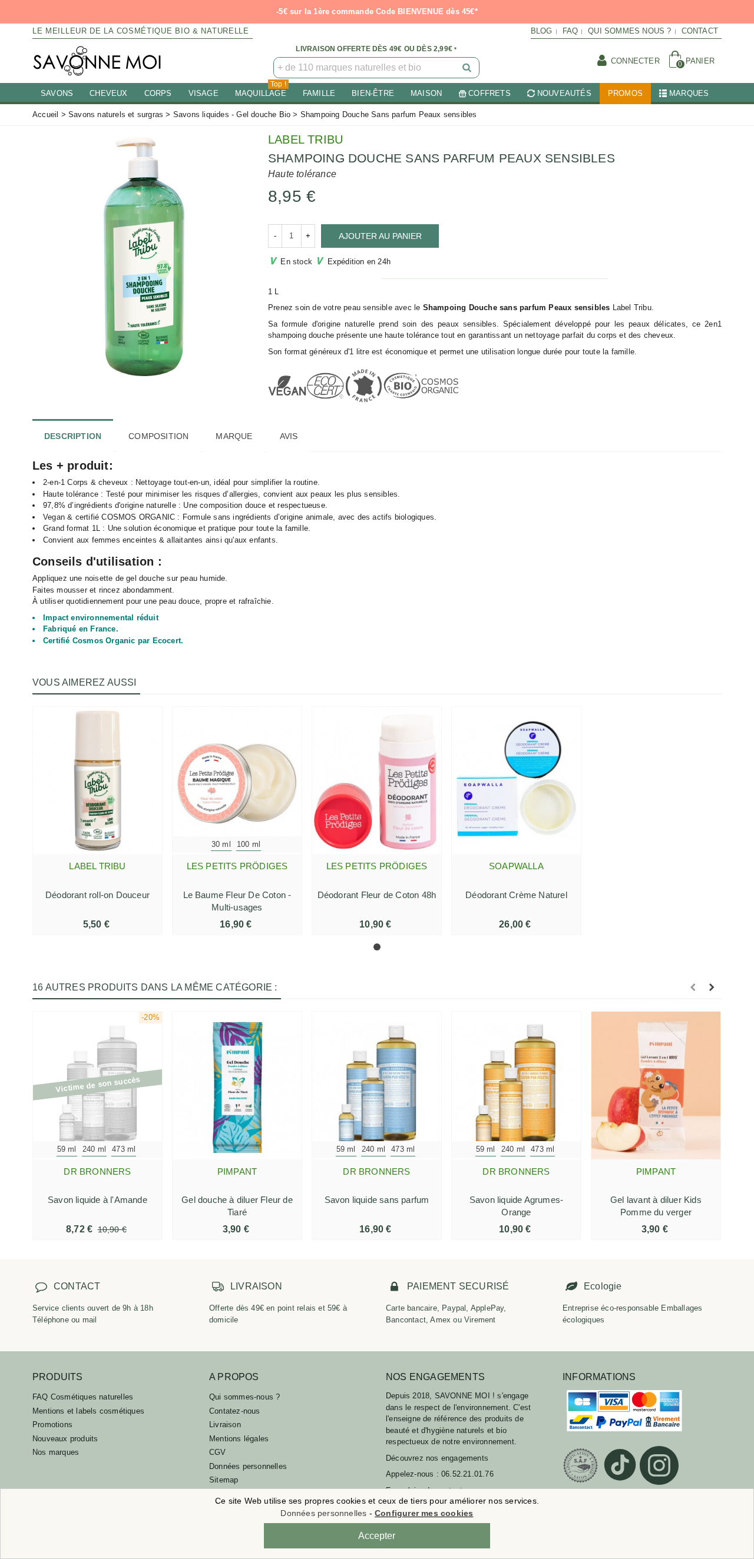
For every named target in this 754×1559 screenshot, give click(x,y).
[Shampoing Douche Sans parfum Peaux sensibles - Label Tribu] (141, 255)
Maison (426, 93)
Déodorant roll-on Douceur (97, 895)
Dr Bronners (97, 1171)
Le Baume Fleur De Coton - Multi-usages (237, 901)
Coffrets (489, 93)
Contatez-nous (234, 1411)
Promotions (52, 1424)
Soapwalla (516, 866)
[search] (468, 68)
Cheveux (108, 93)
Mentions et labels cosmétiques (88, 1411)
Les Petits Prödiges (237, 866)
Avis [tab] (289, 436)
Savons (57, 93)
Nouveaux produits (65, 1438)
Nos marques (55, 1452)
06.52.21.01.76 (467, 1474)
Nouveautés (564, 93)
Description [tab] (72, 436)
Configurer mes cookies (424, 1513)
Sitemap (223, 1479)
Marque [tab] (234, 436)
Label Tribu (305, 139)
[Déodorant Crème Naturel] (516, 780)
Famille (319, 93)
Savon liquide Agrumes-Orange (516, 1206)
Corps (158, 93)
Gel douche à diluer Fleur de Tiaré (237, 1206)
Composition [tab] (158, 436)
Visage (203, 93)
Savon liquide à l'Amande (97, 1200)
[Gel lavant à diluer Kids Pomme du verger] (655, 1085)
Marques (689, 93)
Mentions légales (239, 1438)
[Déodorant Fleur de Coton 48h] (376, 780)
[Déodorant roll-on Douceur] (97, 780)
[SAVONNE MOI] (97, 61)
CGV (217, 1452)
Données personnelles (248, 1466)
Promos (625, 93)
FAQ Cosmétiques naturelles (82, 1396)
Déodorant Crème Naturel (516, 895)
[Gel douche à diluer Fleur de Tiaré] (237, 1085)
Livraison (225, 1424)
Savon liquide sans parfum (377, 1200)
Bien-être (373, 93)
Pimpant (237, 1171)
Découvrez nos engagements (437, 1458)
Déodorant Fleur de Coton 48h (377, 895)
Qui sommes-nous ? (244, 1396)
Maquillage (260, 90)
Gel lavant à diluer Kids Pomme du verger (656, 1206)
